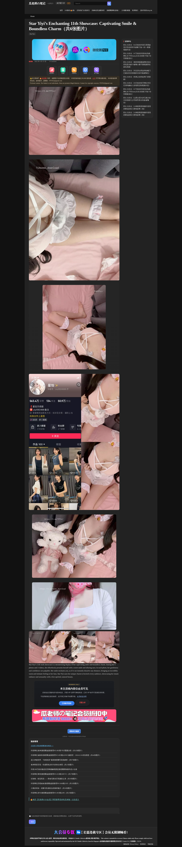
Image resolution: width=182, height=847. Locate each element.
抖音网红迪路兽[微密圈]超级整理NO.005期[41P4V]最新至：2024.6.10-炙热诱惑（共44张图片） (66, 755)
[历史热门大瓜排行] (83, 10)
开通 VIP (82, 702)
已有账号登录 (66, 703)
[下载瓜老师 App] (69, 3)
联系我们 (135, 10)
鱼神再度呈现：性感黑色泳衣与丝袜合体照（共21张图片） (53, 765)
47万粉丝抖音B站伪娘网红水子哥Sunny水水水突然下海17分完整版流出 (137, 56)
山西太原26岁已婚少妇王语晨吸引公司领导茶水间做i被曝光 (137, 100)
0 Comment (53, 61)
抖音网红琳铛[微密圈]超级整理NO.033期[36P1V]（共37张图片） (55, 774)
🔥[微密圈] (43, 78)
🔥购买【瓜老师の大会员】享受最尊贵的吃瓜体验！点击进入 (54, 800)
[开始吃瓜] (74, 71)
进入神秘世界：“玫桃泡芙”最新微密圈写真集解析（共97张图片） (55, 760)
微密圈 (31, 61)
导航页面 (150, 844)
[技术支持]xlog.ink (146, 10)
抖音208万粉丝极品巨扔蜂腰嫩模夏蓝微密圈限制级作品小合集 (54, 769)
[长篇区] (63, 71)
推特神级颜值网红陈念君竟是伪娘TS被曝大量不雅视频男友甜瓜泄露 (137, 64)
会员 (93, 78)
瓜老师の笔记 (37, 3)
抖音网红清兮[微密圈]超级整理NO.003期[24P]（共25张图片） (53, 793)
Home (32, 16)
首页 (61, 10)
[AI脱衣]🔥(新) (70, 10)
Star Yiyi (32, 34)
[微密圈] (85, 71)
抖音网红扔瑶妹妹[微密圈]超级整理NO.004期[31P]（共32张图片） (55, 783)
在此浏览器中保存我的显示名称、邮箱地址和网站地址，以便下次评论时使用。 (57, 816)
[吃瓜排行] (52, 71)
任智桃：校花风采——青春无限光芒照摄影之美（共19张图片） (54, 779)
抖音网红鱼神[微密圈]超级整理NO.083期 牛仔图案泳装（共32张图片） (57, 750)
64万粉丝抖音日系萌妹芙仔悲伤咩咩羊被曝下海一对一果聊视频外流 (137, 47)
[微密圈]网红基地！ (113, 10)
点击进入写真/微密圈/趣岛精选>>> (42, 746)
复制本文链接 (74, 731)
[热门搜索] (96, 71)
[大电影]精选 (126, 10)
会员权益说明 (81, 696)
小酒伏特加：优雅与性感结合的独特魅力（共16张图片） (52, 788)
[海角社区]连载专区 (98, 10)
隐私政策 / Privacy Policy (131, 844)
